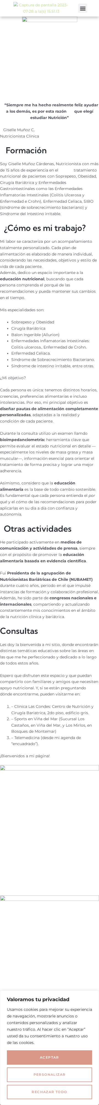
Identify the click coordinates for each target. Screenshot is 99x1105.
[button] (82, 8)
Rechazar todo (49, 1092)
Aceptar (49, 1057)
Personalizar (50, 1074)
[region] (49, 1047)
